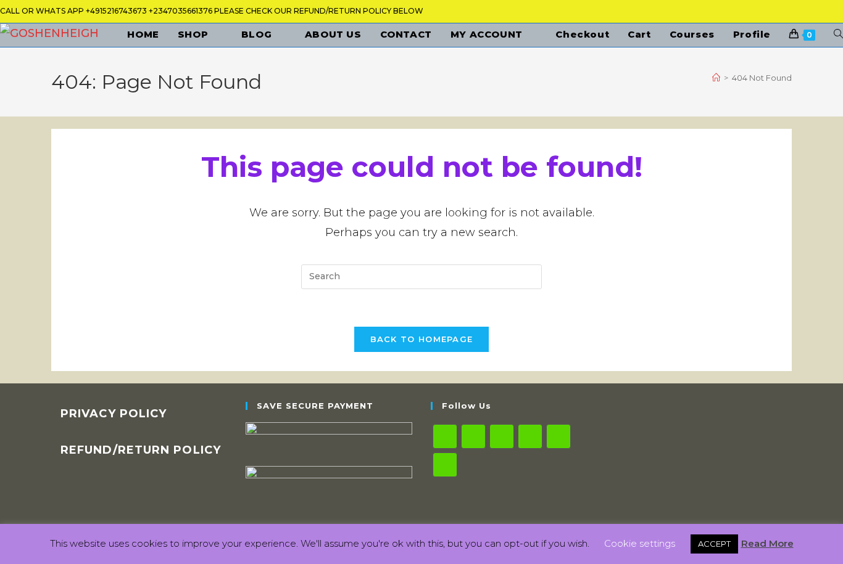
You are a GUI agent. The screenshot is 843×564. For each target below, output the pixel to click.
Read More (767, 543)
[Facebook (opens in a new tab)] (749, 14)
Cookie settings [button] (639, 543)
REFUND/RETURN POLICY (140, 450)
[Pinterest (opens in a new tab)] (771, 14)
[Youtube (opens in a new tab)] (834, 14)
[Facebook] (473, 436)
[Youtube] (445, 464)
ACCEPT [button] (714, 544)
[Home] (716, 78)
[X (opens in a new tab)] (728, 14)
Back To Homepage (421, 339)
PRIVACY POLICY (113, 413)
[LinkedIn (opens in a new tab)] (814, 14)
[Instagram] (501, 436)
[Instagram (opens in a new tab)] (793, 14)
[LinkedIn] (530, 436)
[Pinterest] (558, 436)
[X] (445, 436)
